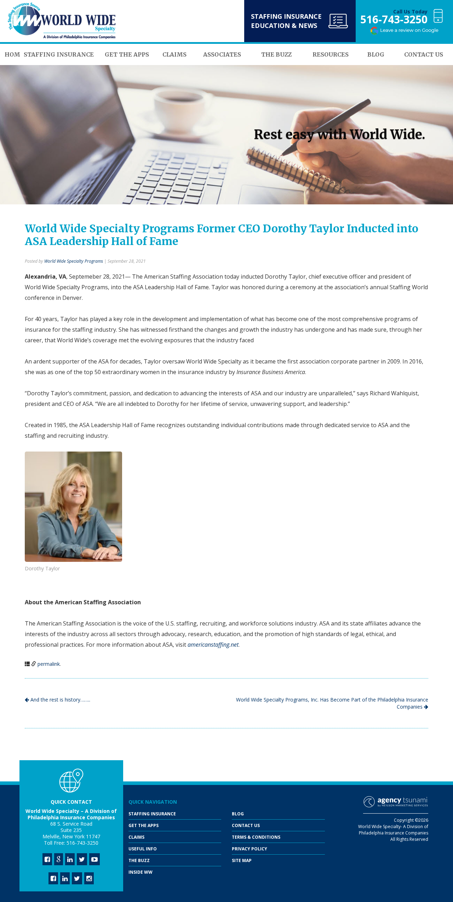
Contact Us (246, 825)
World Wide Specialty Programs (73, 261)
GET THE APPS (143, 825)
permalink (49, 664)
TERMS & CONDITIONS (256, 837)
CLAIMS (136, 837)
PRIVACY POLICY (249, 849)
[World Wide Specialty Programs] (62, 21)
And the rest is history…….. (59, 699)
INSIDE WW (140, 872)
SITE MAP (242, 860)
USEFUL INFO (142, 849)
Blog (238, 814)
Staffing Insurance (152, 814)
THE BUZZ (139, 860)
